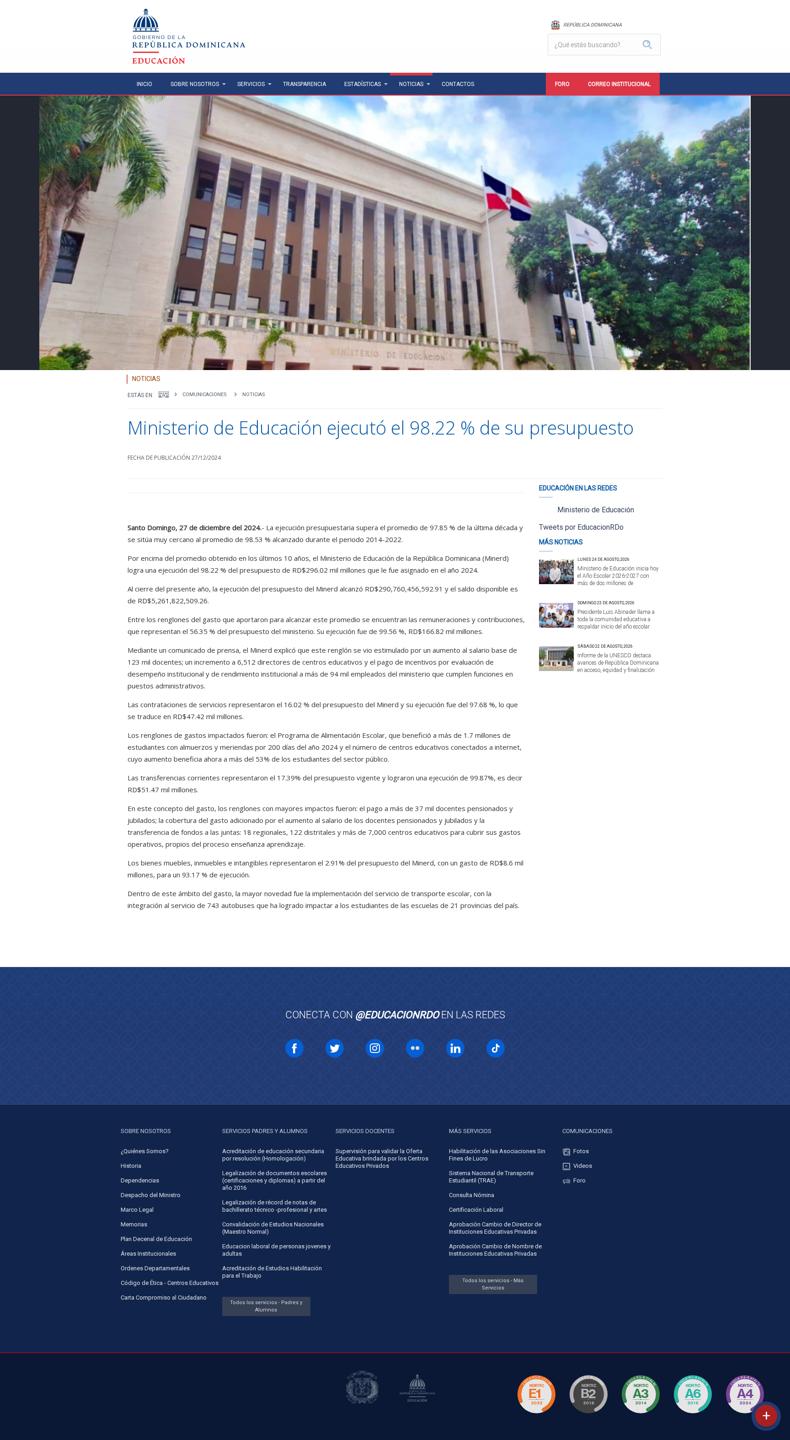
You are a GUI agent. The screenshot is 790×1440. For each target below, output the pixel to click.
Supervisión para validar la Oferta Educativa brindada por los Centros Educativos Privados (382, 1158)
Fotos (581, 1151)
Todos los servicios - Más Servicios (492, 1284)
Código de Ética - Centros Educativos (170, 1282)
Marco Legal (137, 1209)
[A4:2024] (745, 1414)
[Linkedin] (455, 1048)
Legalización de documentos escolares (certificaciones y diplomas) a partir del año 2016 (274, 1180)
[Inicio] (163, 394)
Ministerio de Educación (595, 509)
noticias (253, 395)
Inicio (144, 84)
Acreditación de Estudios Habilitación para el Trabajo (272, 1272)
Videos (582, 1165)
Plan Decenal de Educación (156, 1239)
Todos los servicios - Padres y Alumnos (266, 1306)
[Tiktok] (495, 1048)
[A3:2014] (640, 1414)
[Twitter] (335, 1048)
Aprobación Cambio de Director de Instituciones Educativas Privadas (495, 1228)
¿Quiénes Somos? (145, 1151)
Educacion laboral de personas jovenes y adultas (276, 1250)
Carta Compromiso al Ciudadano (164, 1297)
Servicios (251, 84)
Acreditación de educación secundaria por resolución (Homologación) (273, 1155)
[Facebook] (294, 1048)
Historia (131, 1165)
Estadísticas (362, 84)
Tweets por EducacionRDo (581, 527)
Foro (562, 84)
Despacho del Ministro (151, 1195)
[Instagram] (375, 1048)
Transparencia (304, 84)
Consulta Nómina (471, 1195)
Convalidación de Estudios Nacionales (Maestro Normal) (273, 1228)
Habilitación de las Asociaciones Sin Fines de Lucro (497, 1155)
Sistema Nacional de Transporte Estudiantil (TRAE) (491, 1177)
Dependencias (140, 1180)
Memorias (134, 1224)
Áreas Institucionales (148, 1253)
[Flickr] (415, 1048)
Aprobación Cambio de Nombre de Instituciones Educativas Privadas (495, 1250)
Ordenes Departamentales (155, 1268)
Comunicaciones (204, 395)
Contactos (458, 84)
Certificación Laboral (476, 1209)
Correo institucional (619, 84)
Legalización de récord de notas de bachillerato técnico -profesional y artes (274, 1206)
